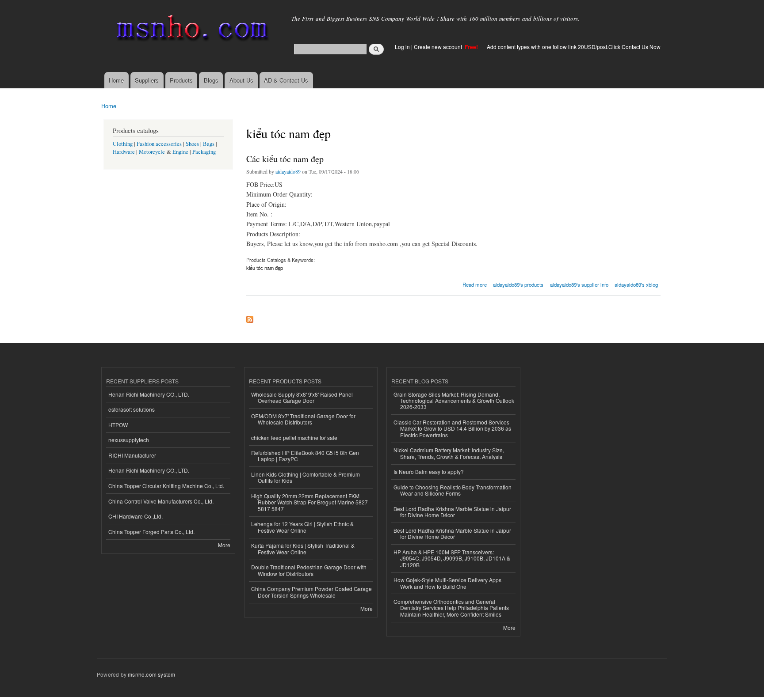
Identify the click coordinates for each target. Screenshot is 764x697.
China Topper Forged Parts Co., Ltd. (151, 531)
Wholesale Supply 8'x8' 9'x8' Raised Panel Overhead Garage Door (302, 397)
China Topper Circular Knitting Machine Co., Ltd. (166, 485)
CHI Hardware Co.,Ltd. (135, 516)
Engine (180, 151)
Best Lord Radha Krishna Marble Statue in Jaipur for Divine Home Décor (452, 512)
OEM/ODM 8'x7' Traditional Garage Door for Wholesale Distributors (303, 419)
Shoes (192, 144)
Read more (474, 284)
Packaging (204, 151)
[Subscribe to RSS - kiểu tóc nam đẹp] (249, 317)
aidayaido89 (288, 171)
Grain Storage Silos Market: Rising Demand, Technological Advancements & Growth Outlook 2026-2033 (453, 400)
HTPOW (118, 424)
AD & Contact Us (286, 80)
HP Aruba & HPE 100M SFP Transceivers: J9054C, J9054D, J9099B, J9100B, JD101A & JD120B (451, 558)
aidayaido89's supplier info (579, 284)
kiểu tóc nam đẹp (264, 267)
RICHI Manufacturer (132, 455)
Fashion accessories (159, 144)
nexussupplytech (128, 439)
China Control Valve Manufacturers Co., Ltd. (161, 501)
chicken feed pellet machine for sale (294, 437)
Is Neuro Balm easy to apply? (428, 471)
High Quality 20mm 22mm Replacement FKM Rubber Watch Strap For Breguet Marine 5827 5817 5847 (309, 502)
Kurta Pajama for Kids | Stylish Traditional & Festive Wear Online (303, 548)
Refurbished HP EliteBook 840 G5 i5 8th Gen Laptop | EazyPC (305, 455)
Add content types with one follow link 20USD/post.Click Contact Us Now (574, 46)
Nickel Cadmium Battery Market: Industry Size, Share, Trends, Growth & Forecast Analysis (448, 453)
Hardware (124, 151)
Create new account (438, 46)
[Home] (191, 30)
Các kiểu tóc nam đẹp (285, 159)
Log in (402, 46)
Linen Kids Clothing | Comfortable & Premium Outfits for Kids (305, 477)
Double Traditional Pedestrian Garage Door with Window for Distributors (309, 570)
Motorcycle (152, 151)
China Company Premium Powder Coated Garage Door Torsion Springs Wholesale (311, 592)
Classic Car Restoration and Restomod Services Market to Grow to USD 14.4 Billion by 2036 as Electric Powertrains (452, 428)
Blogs (211, 80)
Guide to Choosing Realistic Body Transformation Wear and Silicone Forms (452, 490)
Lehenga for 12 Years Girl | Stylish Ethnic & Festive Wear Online (302, 527)
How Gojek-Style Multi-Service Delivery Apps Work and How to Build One (447, 583)
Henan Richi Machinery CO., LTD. (148, 394)
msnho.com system (151, 674)
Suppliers (147, 80)
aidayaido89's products (518, 284)
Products (181, 80)
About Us (241, 80)
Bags (208, 144)
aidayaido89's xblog (636, 284)
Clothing (123, 144)
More (224, 545)
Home (116, 80)
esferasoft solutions (131, 409)
